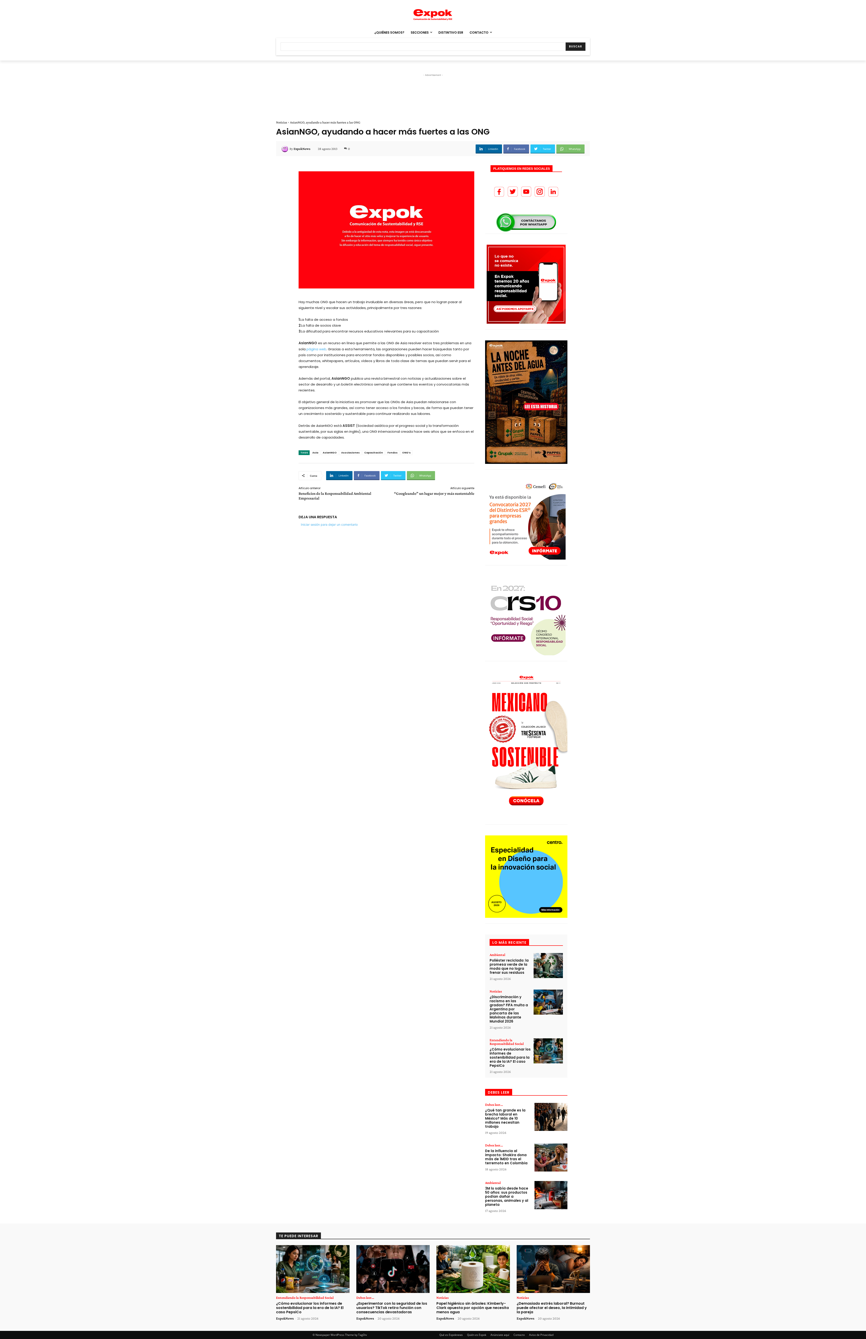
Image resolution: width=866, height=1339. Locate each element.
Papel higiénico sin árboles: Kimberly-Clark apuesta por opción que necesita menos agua (472, 1308)
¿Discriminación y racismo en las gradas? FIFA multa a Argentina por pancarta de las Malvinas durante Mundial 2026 (509, 1009)
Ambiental (497, 955)
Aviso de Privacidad (541, 1335)
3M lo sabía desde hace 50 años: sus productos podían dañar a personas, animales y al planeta (506, 1196)
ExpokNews (302, 149)
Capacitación (373, 452)
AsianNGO (330, 452)
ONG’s (406, 452)
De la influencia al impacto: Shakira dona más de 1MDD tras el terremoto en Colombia (506, 1156)
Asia (315, 452)
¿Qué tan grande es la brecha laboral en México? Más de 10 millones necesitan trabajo (505, 1118)
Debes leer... (494, 1105)
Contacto (519, 1335)
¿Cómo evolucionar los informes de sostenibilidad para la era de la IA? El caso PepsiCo (510, 1057)
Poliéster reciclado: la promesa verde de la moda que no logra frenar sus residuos (509, 966)
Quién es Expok (476, 1335)
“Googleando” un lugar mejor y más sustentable (434, 493)
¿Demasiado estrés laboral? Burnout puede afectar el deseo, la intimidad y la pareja (552, 1308)
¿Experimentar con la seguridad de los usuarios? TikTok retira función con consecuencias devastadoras (391, 1308)
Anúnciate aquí (500, 1335)
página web (316, 349)
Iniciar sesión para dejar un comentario (329, 524)
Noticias (281, 122)
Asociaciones (350, 452)
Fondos (392, 452)
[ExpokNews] (285, 148)
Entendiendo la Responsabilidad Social (507, 1042)
